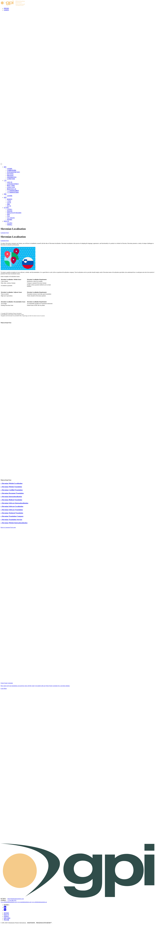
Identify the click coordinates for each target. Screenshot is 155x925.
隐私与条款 (7, 918)
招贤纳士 (9, 224)
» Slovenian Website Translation (11, 487)
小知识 (9, 201)
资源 (5, 197)
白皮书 (9, 202)
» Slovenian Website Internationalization (14, 523)
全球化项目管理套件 (13, 184)
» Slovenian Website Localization (11, 483)
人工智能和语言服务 (13, 192)
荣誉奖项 (9, 211)
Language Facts (5, 232)
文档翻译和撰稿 (11, 170)
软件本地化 (10, 173)
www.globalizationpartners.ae (39, 902)
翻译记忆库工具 (11, 189)
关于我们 (6, 207)
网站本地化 (10, 175)
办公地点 (9, 223)
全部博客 (9, 195)
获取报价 (6, 8)
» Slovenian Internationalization (11, 496)
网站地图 (6, 919)
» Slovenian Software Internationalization (14, 503)
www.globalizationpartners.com (9, 902)
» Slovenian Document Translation (12, 493)
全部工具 (9, 182)
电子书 (9, 206)
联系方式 (6, 221)
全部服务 (9, 168)
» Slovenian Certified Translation (12, 490)
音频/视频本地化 (11, 177)
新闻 (8, 214)
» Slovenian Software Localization (12, 506)
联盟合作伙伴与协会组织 (14, 212)
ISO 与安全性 (11, 218)
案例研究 (9, 199)
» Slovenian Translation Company (12, 516)
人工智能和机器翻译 (13, 190)
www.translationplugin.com (24, 902)
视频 (8, 204)
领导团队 (9, 219)
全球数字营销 (11, 179)
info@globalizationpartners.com (15, 898)
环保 (8, 216)
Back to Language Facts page (8, 527)
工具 (5, 180)
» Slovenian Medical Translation (11, 500)
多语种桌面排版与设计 (13, 172)
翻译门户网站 (11, 185)
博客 (5, 194)
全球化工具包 (11, 187)
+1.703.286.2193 (11, 900)
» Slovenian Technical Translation (12, 513)
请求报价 (6, 913)
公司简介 (9, 209)
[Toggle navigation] (1, 164)
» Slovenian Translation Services (11, 519)
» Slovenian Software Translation (12, 510)
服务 (5, 167)
